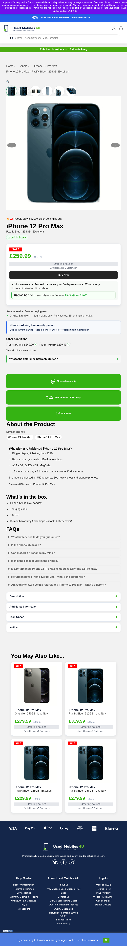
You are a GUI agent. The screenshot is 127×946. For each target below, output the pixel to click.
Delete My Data (103, 904)
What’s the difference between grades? (33, 359)
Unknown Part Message (23, 900)
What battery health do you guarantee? (35, 537)
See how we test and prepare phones (75, 477)
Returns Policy (103, 889)
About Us (63, 884)
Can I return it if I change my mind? (33, 553)
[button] (8, 81)
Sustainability (63, 923)
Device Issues (24, 892)
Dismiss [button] (72, 10)
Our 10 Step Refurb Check (63, 900)
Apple (23, 66)
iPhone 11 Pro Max (48, 437)
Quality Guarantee (63, 908)
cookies (93, 940)
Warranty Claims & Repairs (24, 896)
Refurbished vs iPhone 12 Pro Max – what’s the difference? (48, 576)
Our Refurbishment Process (63, 904)
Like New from (23, 345)
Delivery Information (23, 884)
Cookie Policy (103, 900)
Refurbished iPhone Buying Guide (63, 914)
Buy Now (63, 275)
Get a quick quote (76, 295)
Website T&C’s (103, 884)
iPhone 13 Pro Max (20, 437)
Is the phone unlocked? (26, 545)
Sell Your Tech (63, 919)
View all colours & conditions (21, 350)
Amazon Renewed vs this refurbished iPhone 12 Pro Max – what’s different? (58, 584)
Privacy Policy (103, 892)
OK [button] (106, 940)
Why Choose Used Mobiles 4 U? (63, 889)
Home (9, 66)
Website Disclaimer (103, 896)
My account (24, 908)
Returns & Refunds (24, 889)
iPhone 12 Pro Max (45, 66)
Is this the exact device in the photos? (35, 560)
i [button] (35, 345)
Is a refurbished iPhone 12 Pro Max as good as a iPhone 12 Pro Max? (54, 568)
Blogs (63, 892)
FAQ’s (24, 904)
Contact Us (63, 896)
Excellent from (56, 345)
